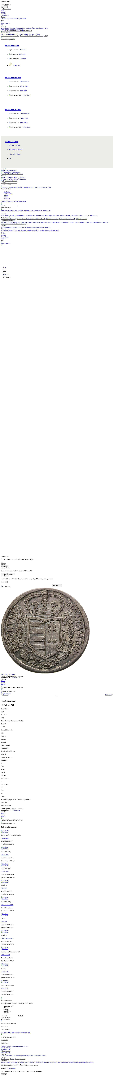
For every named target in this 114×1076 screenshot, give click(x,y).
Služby (27, 1055)
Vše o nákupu (5, 15)
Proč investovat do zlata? (16, 149)
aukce (6, 196)
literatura (6, 195)
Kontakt (3, 17)
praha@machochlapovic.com (19, 1046)
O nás (2, 10)
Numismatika (8, 1055)
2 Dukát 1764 (4, 971)
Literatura (19, 34)
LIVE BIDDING (27, 31)
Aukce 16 (5, 274)
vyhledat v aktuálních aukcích (19, 187)
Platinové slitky (24, 118)
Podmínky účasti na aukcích (17, 28)
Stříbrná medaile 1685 (7, 938)
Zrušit (5, 574)
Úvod (4, 267)
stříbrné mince (8, 193)
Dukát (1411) (4, 988)
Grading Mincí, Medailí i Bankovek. (40, 227)
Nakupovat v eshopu (34, 34)
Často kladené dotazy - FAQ (40, 28)
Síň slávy (20, 29)
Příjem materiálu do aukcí (55, 215)
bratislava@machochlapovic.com (20, 1032)
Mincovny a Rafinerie (40, 1055)
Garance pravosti (5, 1062)
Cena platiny (24, 122)
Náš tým (3, 12)
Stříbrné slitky (24, 86)
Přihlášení (3, 18)
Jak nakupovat (15, 1062)
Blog (10, 158)
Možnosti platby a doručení (26, 1062)
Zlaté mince (23, 50)
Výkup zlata (16, 65)
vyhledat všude (47, 187)
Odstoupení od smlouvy (87, 1062)
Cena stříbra (23, 90)
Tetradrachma (4, 838)
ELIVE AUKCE (17, 31)
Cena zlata (23, 58)
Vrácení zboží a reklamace (42, 1062)
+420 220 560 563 (6, 1046)
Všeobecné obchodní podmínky (71, 1062)
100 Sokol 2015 (5, 955)
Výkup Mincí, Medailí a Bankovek (11, 230)
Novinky (3, 13)
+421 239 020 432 (6, 1032)
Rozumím (57, 585)
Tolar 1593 (4, 921)
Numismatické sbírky (26, 36)
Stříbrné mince (24, 81)
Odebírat (20, 1016)
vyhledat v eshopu (6, 187)
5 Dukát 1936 (4, 871)
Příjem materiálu (5, 29)
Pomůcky (25, 34)
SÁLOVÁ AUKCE (6, 31)
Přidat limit (11, 574)
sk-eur (2, 23)
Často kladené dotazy (15, 154)
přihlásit (3, 564)
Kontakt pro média (20, 1059)
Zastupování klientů (6, 227)
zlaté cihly (7, 198)
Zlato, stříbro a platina (19, 1055)
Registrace (9, 18)
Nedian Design (11, 1068)
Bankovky (13, 34)
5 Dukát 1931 (4, 855)
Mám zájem (16, 677)
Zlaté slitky (22, 54)
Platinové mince (24, 113)
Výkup (31, 1055)
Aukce (4, 271)
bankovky (7, 192)
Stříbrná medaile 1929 (7, 905)
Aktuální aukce (5, 28)
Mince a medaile (5, 34)
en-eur (6, 23)
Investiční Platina (13, 109)
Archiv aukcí (13, 29)
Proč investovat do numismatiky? (10, 36)
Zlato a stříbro (11, 141)
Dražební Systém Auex (19, 18)
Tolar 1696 (4, 888)
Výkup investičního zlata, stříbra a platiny (32, 230)
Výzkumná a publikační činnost (21, 227)
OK (2, 7)
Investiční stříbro (13, 77)
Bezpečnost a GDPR (56, 1062)
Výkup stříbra (26, 95)
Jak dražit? (29, 28)
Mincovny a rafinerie (14, 145)
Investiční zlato (12, 45)
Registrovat (4, 566)
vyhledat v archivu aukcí (35, 187)
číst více (3, 681)
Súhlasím (3, 1074)
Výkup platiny (26, 127)
